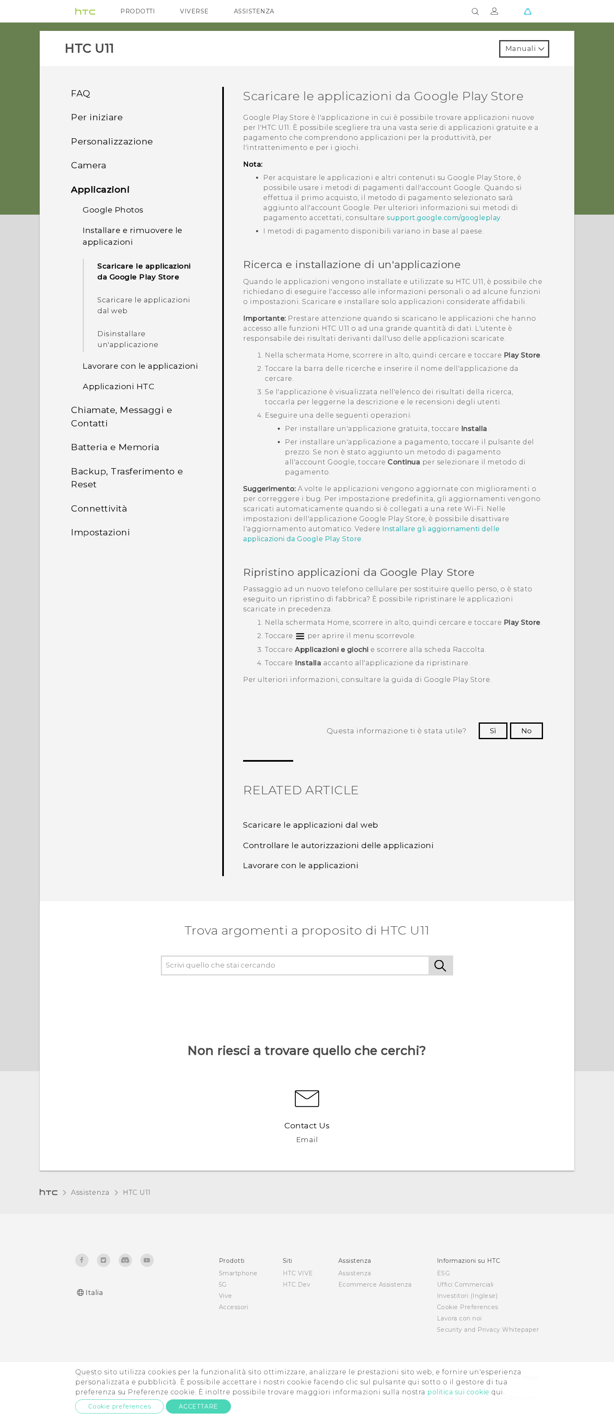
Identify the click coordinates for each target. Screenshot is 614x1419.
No (526, 731)
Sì (493, 731)
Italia (94, 1293)
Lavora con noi (459, 1318)
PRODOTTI (137, 11)
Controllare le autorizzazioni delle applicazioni (338, 845)
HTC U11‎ (137, 1192)
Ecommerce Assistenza (375, 1284)
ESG (443, 1273)
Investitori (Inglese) (467, 1296)
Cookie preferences (119, 1406)
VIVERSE (194, 11)
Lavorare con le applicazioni (300, 865)
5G (223, 1284)
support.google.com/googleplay (444, 218)
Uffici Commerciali (465, 1284)
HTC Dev (297, 1284)
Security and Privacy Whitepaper (488, 1329)
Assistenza (90, 1192)
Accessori (234, 1307)
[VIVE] (527, 11)
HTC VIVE (298, 1273)
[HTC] (85, 11)
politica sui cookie (458, 1392)
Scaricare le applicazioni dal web (143, 305)
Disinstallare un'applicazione (128, 339)
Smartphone (238, 1273)
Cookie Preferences (467, 1307)
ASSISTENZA (254, 11)
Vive (225, 1296)
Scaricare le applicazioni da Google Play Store (144, 271)
